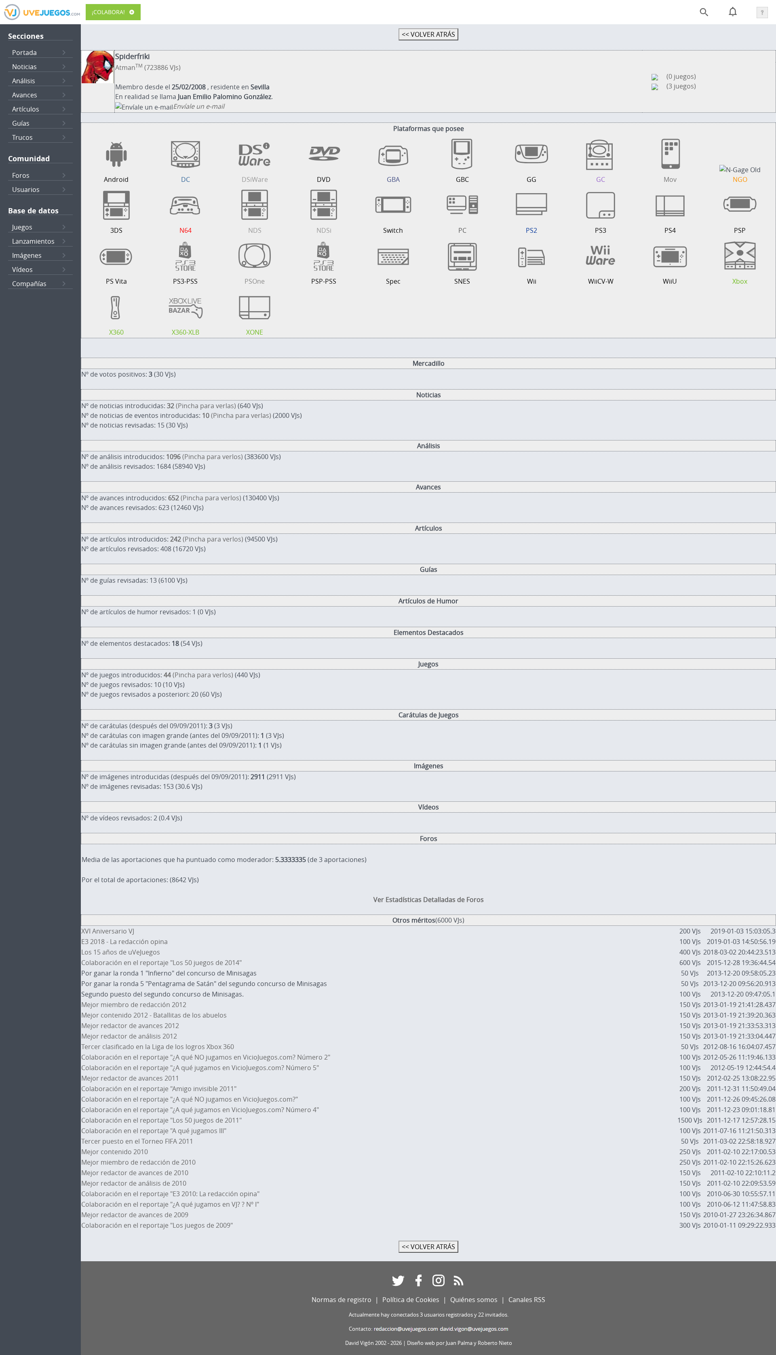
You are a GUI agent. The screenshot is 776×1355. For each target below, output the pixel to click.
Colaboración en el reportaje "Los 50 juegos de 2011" (161, 1120)
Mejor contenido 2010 (114, 1151)
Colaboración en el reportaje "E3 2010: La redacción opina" (170, 1193)
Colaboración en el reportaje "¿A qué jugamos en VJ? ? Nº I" (170, 1204)
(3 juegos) (681, 86)
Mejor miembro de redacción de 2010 (138, 1162)
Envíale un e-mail (198, 106)
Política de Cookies (410, 1299)
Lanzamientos (33, 241)
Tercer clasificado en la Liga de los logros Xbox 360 (157, 1046)
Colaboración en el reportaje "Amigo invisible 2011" (158, 1088)
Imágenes (27, 255)
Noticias (24, 66)
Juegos (22, 227)
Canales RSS (526, 1299)
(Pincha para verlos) (204, 456)
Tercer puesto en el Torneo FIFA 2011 (137, 1141)
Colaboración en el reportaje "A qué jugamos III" (153, 1130)
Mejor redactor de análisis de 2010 (133, 1183)
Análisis (23, 80)
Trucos (22, 137)
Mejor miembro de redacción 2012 (133, 1004)
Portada (24, 52)
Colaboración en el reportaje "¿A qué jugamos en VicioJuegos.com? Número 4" (200, 1109)
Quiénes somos (474, 1299)
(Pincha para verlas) (201, 405)
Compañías (29, 283)
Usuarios (26, 189)
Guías (21, 123)
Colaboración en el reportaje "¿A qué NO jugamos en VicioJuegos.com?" (189, 1099)
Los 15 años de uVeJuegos (120, 952)
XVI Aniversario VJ (107, 931)
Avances (24, 95)
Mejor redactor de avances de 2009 (134, 1214)
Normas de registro (341, 1299)
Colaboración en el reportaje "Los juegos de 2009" (157, 1225)
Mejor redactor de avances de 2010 (134, 1172)
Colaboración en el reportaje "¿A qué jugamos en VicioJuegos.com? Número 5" (200, 1067)
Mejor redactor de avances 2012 (130, 1025)
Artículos (25, 109)
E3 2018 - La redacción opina (124, 941)
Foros (21, 175)
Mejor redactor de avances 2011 (130, 1078)
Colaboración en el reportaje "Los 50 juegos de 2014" (161, 962)
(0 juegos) (681, 76)
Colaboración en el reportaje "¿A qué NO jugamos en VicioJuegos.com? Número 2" (205, 1057)
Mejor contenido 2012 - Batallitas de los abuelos (154, 1015)
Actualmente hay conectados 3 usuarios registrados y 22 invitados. (428, 1314)
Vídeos (22, 269)
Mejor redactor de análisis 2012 (129, 1036)
